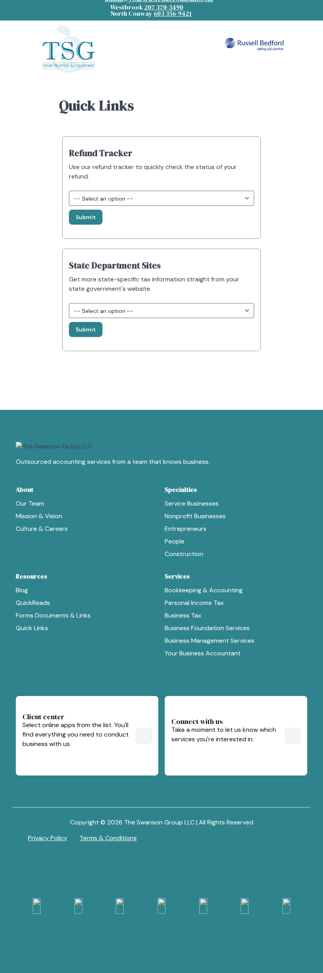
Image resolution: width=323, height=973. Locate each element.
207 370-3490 (163, 7)
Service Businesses (192, 503)
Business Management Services (209, 640)
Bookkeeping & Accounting (204, 590)
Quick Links (32, 628)
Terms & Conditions (108, 838)
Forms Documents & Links (53, 615)
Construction (184, 554)
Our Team (30, 503)
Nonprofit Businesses (195, 516)
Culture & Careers (42, 529)
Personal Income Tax (194, 603)
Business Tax (183, 615)
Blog (22, 590)
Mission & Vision (39, 516)
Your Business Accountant (203, 653)
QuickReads (33, 603)
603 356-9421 (172, 13)
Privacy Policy (47, 838)
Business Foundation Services (207, 628)
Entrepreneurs (185, 529)
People (174, 541)
